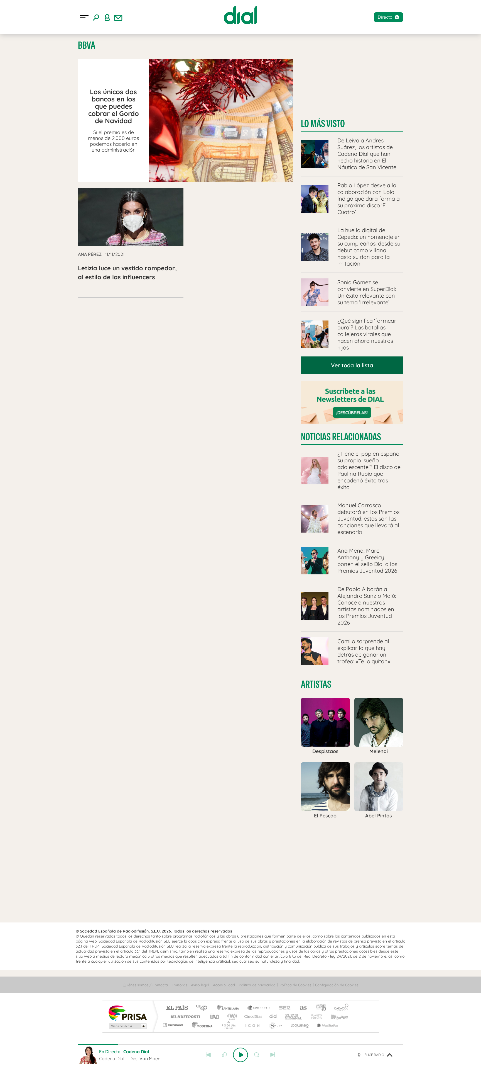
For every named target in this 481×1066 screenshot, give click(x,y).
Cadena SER (283, 1008)
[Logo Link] (240, 15)
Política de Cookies (295, 985)
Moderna (200, 1024)
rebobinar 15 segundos (224, 1054)
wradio (231, 1016)
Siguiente (272, 1054)
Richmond (173, 1024)
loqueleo (300, 1024)
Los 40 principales (203, 1008)
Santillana (230, 1008)
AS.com (300, 1008)
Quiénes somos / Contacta (145, 985)
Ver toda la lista (352, 365)
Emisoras (179, 985)
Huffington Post (184, 1016)
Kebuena (334, 1016)
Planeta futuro (315, 1016)
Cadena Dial (274, 1016)
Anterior (208, 1054)
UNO (215, 1016)
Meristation (326, 1024)
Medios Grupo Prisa (127, 1026)
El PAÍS (177, 1008)
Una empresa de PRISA (127, 1013)
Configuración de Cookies (336, 985)
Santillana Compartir (259, 1008)
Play (240, 1054)
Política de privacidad (257, 985)
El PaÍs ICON (252, 1024)
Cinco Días (252, 1016)
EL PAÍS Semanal (294, 1016)
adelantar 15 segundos (256, 1054)
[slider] (240, 1044)
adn (319, 1008)
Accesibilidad (224, 985)
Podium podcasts (228, 1024)
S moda (275, 1024)
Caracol (339, 1008)
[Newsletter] (118, 17)
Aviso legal (200, 985)
